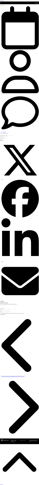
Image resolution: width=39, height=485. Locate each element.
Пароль (1, 136)
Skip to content (2, 0)
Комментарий (2, 308)
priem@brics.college (36, 2)
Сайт (0, 312)
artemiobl (2, 93)
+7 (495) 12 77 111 (36, 3)
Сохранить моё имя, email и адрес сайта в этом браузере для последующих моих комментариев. (12, 313)
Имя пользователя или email (3, 135)
